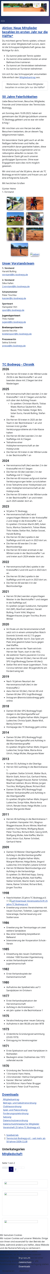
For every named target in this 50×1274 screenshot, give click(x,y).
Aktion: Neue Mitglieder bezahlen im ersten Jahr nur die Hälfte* (25, 32)
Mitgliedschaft (12, 1154)
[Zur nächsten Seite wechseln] (19, 1168)
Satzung (7, 1116)
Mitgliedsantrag (27, 77)
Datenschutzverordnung (15, 1120)
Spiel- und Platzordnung (15, 1109)
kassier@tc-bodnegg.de (14, 298)
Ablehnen (24, 1270)
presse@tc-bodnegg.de (14, 345)
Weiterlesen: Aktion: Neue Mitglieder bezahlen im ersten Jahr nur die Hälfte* (25, 86)
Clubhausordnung (12, 1106)
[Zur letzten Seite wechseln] (23, 1168)
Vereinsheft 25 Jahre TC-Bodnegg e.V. (21, 1127)
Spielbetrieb (12, 1135)
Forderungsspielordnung (16, 1113)
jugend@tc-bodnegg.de (14, 322)
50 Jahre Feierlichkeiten (19, 97)
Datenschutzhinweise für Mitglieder (21, 1123)
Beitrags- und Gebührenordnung (19, 1102)
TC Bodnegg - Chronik (18, 364)
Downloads (10, 1094)
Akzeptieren (8, 1270)
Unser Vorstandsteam (18, 263)
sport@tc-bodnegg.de (13, 310)
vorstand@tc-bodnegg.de (15, 274)
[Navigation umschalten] (3, 21)
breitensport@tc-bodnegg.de (17, 333)
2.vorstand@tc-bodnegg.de (16, 286)
